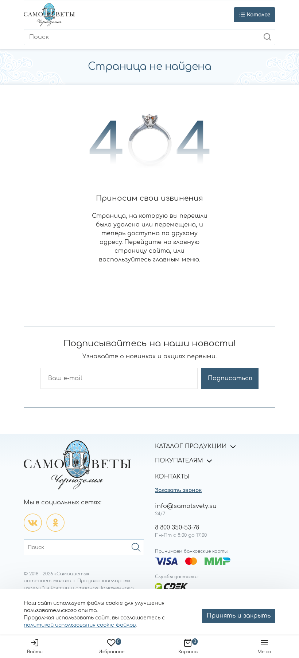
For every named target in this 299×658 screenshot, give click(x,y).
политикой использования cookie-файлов (80, 625)
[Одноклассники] (55, 522)
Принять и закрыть (239, 615)
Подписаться (230, 378)
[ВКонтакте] (33, 522)
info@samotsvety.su (186, 506)
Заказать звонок (178, 490)
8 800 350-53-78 (177, 527)
